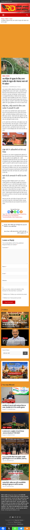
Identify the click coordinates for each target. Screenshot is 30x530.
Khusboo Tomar (17, 86)
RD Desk (13, 409)
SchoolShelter (14, 215)
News (8, 401)
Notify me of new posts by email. (12, 298)
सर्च (25, 353)
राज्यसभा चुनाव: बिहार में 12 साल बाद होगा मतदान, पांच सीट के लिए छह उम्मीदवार (14, 323)
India (3, 76)
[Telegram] (18, 211)
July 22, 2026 (5, 486)
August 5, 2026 (6, 435)
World (13, 401)
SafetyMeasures (6, 215)
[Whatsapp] (15, 211)
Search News (5, 350)
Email (4, 273)
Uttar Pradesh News (17, 217)
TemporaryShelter (7, 217)
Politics (5, 310)
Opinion (9, 427)
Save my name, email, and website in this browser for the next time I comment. (13, 289)
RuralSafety (23, 214)
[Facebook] (8, 211)
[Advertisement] (15, 40)
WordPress (20, 524)
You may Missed (8, 385)
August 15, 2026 (6, 409)
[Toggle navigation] (3, 15)
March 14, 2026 (6, 326)
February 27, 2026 (6, 343)
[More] (21, 211)
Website (4, 280)
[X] (11, 211)
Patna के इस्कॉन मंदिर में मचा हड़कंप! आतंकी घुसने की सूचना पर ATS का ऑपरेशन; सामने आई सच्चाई (14, 458)
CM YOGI (7, 214)
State (7, 76)
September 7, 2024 (7, 86)
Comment (5, 247)
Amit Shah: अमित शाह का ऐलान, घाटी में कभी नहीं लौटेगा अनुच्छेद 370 (15, 232)
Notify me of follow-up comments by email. (15, 294)
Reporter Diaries (15, 326)
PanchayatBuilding (15, 214)
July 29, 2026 (5, 460)
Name (4, 266)
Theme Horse (17, 522)
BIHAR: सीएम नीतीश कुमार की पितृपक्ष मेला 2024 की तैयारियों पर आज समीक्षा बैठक (15, 225)
